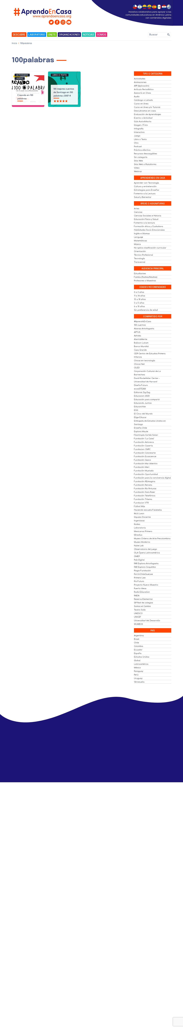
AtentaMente (140, 339)
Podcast (138, 147)
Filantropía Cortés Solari (146, 435)
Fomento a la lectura (144, 223)
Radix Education (142, 592)
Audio (137, 97)
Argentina (139, 636)
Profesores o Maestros (145, 281)
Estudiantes (140, 274)
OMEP (137, 556)
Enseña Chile (140, 428)
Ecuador (138, 650)
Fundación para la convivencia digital (152, 478)
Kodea (137, 524)
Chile (136, 643)
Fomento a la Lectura (144, 194)
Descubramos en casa (145, 111)
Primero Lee (140, 578)
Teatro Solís (140, 610)
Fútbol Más (139, 506)
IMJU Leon (139, 514)
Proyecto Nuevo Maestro (146, 585)
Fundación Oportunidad (146, 474)
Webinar (138, 172)
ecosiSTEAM (140, 389)
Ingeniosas (139, 521)
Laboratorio (36, 35)
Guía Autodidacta (142, 122)
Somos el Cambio (142, 606)
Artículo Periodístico (144, 89)
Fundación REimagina (144, 481)
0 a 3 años (139, 292)
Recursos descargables (145, 154)
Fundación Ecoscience (145, 456)
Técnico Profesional (143, 255)
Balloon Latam (141, 343)
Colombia (138, 646)
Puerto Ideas (140, 588)
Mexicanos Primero (143, 531)
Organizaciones (69, 35)
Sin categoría (140, 157)
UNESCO (138, 613)
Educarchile (140, 407)
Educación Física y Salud (146, 219)
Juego (19, 78)
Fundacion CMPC (142, 449)
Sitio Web (138, 161)
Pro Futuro (139, 581)
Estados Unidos (141, 657)
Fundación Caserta (143, 446)
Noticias (88, 35)
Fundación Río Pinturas (145, 489)
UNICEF (137, 617)
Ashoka (137, 336)
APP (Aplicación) (141, 86)
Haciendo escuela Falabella (148, 510)
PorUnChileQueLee (143, 574)
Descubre (19, 35)
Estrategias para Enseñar (146, 190)
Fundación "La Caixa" (144, 439)
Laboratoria (140, 528)
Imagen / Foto (141, 125)
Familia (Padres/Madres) (145, 277)
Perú (136, 675)
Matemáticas (140, 241)
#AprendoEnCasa (142, 321)
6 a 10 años (139, 307)
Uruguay (138, 678)
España (137, 653)
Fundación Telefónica (144, 496)
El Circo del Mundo (143, 414)
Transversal (139, 262)
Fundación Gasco (142, 460)
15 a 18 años (140, 299)
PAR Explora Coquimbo (145, 567)
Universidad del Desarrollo (147, 621)
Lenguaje (138, 237)
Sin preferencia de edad (146, 310)
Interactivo (139, 132)
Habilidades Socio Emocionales (149, 230)
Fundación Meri (141, 467)
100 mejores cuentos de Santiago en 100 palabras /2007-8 (63, 92)
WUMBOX (138, 624)
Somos (101, 35)
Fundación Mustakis (144, 471)
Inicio (14, 43)
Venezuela (139, 682)
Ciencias (138, 212)
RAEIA (136, 596)
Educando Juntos (143, 403)
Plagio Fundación (142, 571)
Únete (52, 35)
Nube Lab (139, 546)
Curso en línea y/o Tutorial (147, 107)
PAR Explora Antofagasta (146, 564)
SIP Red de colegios (143, 603)
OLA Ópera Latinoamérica (147, 553)
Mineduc (138, 535)
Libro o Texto (59, 75)
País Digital (139, 560)
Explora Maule (141, 432)
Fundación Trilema (143, 499)
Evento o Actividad (143, 118)
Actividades (22, 75)
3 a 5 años (139, 303)
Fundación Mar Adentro (145, 464)
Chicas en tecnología (144, 361)
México (137, 668)
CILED (137, 368)
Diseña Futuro (141, 385)
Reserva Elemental (143, 599)
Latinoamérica (141, 664)
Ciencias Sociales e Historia (147, 216)
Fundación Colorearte (145, 453)
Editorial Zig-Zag (142, 392)
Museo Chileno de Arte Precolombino (152, 539)
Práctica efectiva (142, 150)
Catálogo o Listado (143, 100)
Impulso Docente (142, 517)
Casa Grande (140, 350)
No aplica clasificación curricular (150, 248)
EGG (136, 410)
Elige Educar (140, 417)
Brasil (136, 639)
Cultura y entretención (145, 187)
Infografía (138, 129)
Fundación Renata (143, 485)
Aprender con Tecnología (146, 183)
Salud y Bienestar (142, 197)
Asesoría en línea (142, 93)
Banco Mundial (141, 346)
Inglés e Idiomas (142, 234)
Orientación (140, 251)
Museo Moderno (142, 542)
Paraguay (138, 671)
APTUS (137, 332)
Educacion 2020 (142, 396)
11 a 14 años (139, 296)
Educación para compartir (147, 400)
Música (137, 244)
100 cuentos (140, 325)
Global (137, 661)
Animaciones (140, 82)
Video (137, 168)
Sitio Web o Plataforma (145, 164)
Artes (136, 209)
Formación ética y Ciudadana (148, 226)
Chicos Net (139, 364)
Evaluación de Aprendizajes (147, 114)
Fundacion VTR (141, 503)
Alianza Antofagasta (144, 329)
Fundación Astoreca (144, 442)
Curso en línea (141, 104)
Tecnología (139, 259)
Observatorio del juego (145, 549)
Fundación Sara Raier (144, 492)
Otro (136, 143)
